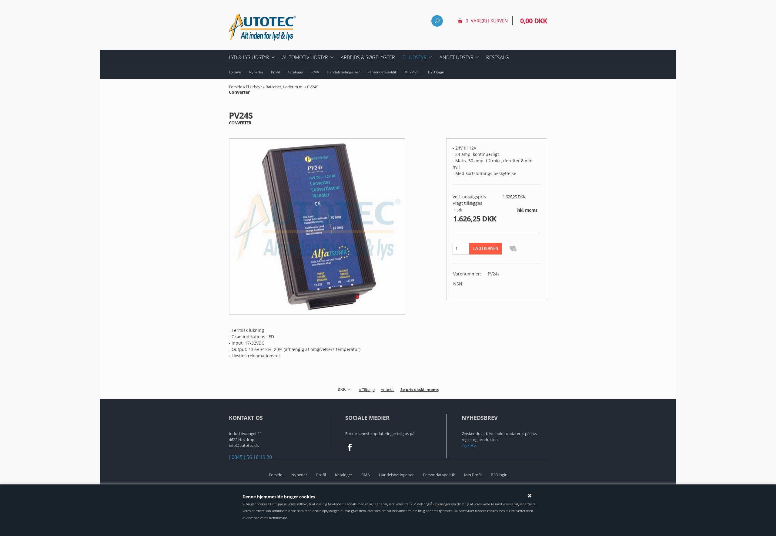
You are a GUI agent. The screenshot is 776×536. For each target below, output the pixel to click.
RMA (315, 72)
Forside (235, 72)
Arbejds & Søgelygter (368, 57)
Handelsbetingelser (343, 72)
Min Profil (412, 72)
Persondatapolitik (382, 72)
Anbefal (387, 389)
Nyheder (256, 72)
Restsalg (497, 57)
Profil (275, 72)
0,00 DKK (533, 20)
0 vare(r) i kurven (487, 21)
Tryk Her (469, 445)
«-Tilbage (367, 389)
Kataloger (295, 72)
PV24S (273, 89)
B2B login (436, 72)
